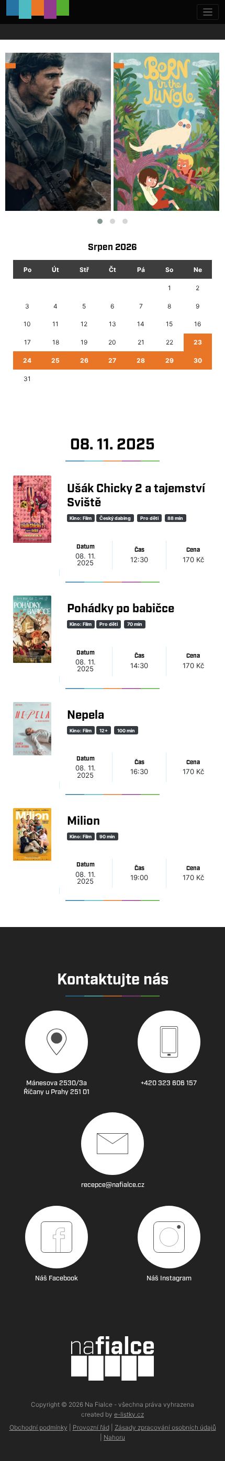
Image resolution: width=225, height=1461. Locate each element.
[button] (100, 221)
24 (27, 360)
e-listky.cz (129, 1414)
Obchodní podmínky (38, 1427)
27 (112, 360)
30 (198, 360)
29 (169, 360)
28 (141, 360)
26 (84, 360)
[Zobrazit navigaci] (208, 12)
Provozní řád (91, 1427)
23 (198, 342)
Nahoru (114, 1437)
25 (55, 360)
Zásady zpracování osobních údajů (165, 1427)
